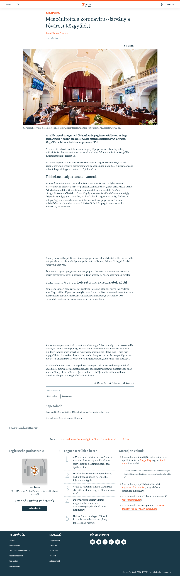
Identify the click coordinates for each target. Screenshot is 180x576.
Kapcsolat (13, 561)
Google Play (145, 460)
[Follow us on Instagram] (105, 541)
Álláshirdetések (16, 556)
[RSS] (111, 541)
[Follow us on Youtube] (92, 541)
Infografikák (54, 561)
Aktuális (53, 546)
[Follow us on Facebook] (98, 541)
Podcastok (53, 551)
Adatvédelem (15, 546)
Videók (52, 556)
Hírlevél (170, 4)
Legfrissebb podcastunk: (26, 451)
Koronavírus (53, 13)
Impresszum (14, 566)
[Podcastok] (162, 4)
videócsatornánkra (131, 500)
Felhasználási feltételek (19, 551)
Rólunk (12, 541)
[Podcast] (117, 541)
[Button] (128, 46)
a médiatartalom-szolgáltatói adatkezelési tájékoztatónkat (96, 439)
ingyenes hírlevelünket (133, 487)
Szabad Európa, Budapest (57, 33)
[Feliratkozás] (123, 541)
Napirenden (54, 541)
